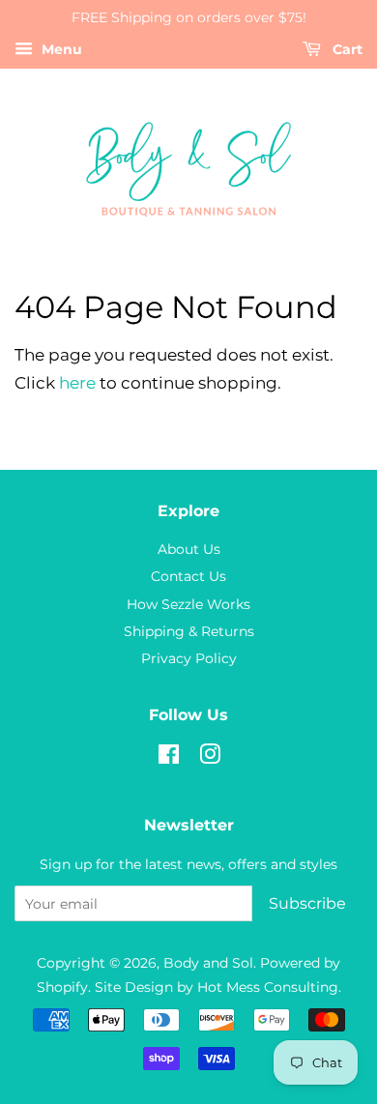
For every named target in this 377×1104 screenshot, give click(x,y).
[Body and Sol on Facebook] (169, 758)
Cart (345, 49)
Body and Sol (208, 963)
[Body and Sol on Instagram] (209, 758)
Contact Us (188, 576)
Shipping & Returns (189, 631)
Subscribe (307, 903)
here (77, 382)
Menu (60, 49)
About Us (189, 549)
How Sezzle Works (188, 604)
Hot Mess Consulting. (269, 987)
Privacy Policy (189, 658)
